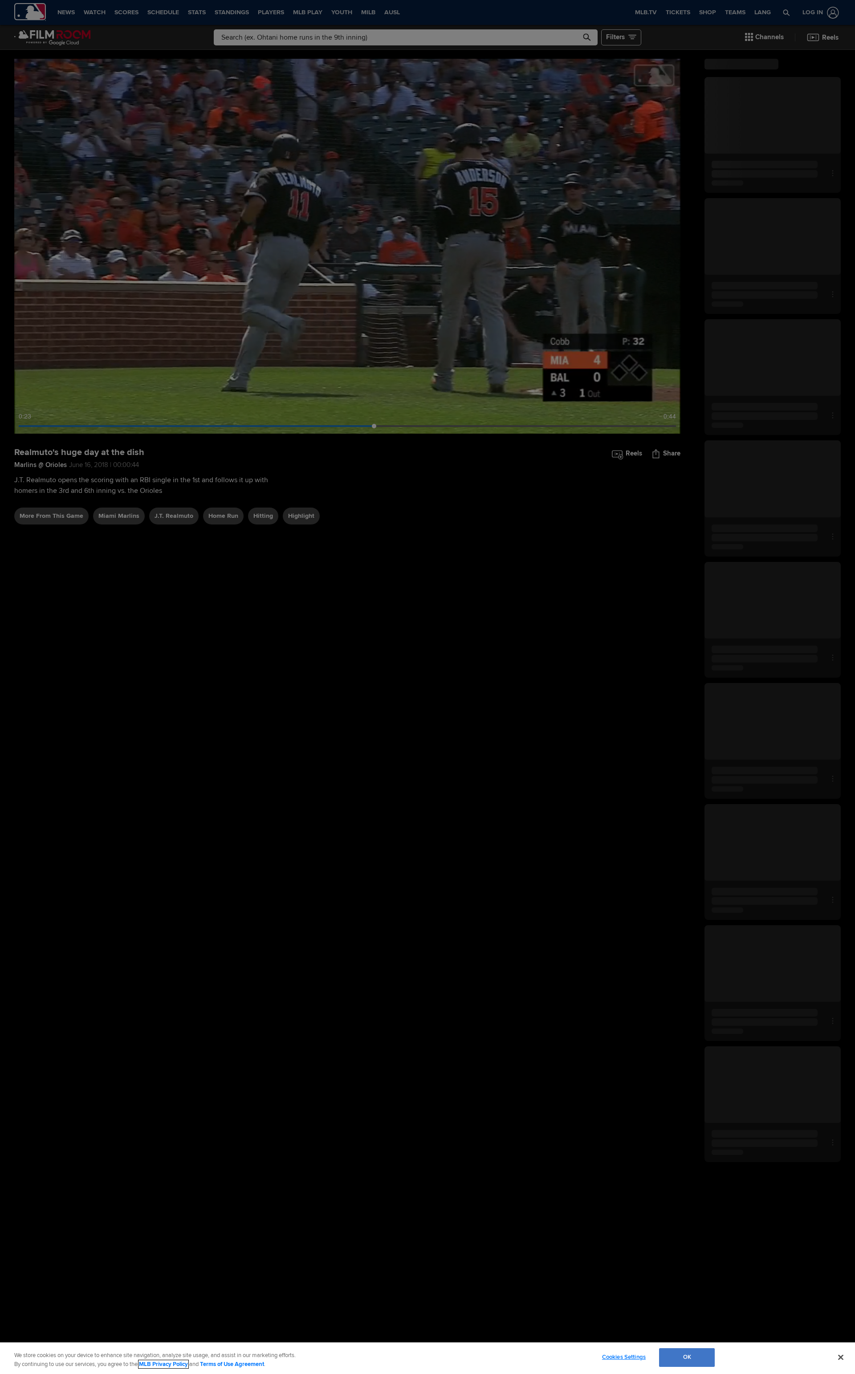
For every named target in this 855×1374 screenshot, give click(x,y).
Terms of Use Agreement (232, 1364)
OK (687, 1357)
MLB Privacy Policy (163, 1364)
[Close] (841, 1357)
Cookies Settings (624, 1357)
